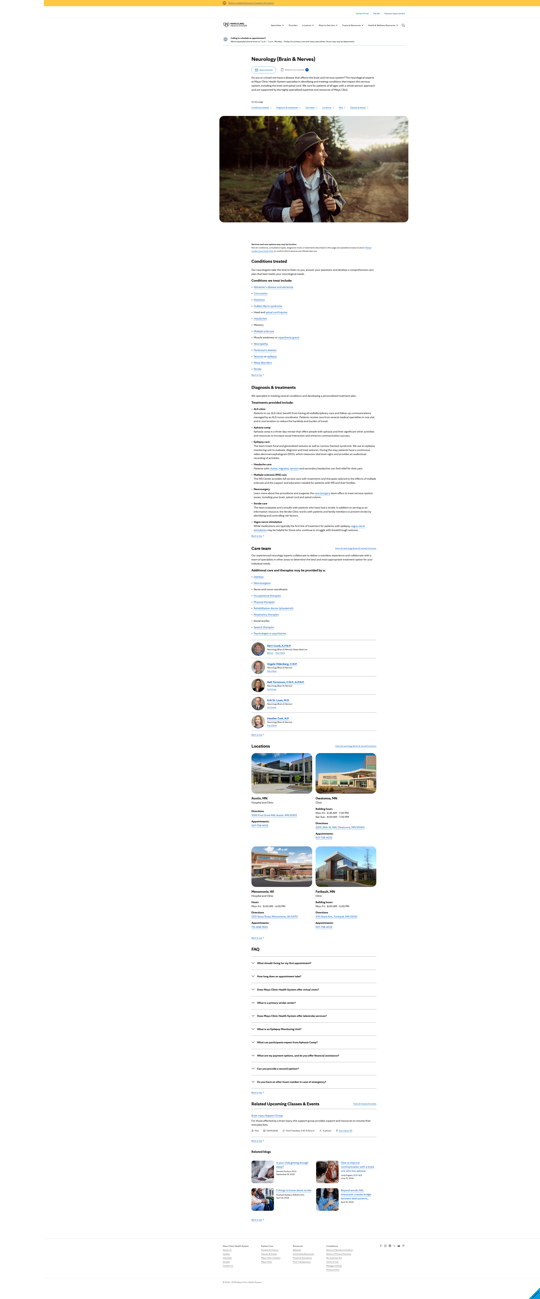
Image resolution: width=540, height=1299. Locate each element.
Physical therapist (264, 602)
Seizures (259, 356)
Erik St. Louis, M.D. (278, 700)
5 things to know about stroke (293, 1190)
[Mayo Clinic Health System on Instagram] (385, 1246)
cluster (274, 468)
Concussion (261, 293)
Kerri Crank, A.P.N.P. (279, 645)
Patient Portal (362, 13)
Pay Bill (376, 13)
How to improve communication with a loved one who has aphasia (357, 1166)
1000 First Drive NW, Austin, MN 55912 (274, 815)
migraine (284, 468)
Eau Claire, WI (345, 1130)
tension (294, 468)
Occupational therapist (267, 595)
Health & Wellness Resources (381, 25)
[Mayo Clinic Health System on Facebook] (381, 1246)
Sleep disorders (263, 362)
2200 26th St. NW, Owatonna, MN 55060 (340, 827)
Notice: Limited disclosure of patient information (251, 3)
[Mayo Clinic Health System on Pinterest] (403, 1246)
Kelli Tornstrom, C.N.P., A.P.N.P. (285, 682)
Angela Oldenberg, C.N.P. (282, 664)
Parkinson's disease (265, 350)
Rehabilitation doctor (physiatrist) (273, 608)
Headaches (260, 318)
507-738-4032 (259, 825)
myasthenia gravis (288, 337)
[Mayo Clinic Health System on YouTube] (399, 1246)
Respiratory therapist (266, 614)
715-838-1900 (259, 927)
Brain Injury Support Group (267, 1115)
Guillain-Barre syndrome (268, 306)
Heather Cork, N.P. (278, 718)
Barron (270, 652)
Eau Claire (280, 652)
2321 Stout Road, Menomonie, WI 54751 (274, 916)
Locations (306, 25)
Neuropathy (261, 343)
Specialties (276, 25)
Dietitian (259, 576)
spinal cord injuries (276, 312)
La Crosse (271, 689)
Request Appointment (394, 13)
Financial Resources (351, 25)
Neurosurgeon (262, 583)
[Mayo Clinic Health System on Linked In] (390, 1246)
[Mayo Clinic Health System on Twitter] (394, 1246)
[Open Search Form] (403, 25)
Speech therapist (264, 627)
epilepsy (272, 356)
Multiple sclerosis (264, 331)
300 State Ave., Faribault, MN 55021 (336, 916)
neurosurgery (322, 493)
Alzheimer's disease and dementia (273, 287)
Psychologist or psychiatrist (270, 633)
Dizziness (259, 299)
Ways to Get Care (327, 25)
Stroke (257, 369)
